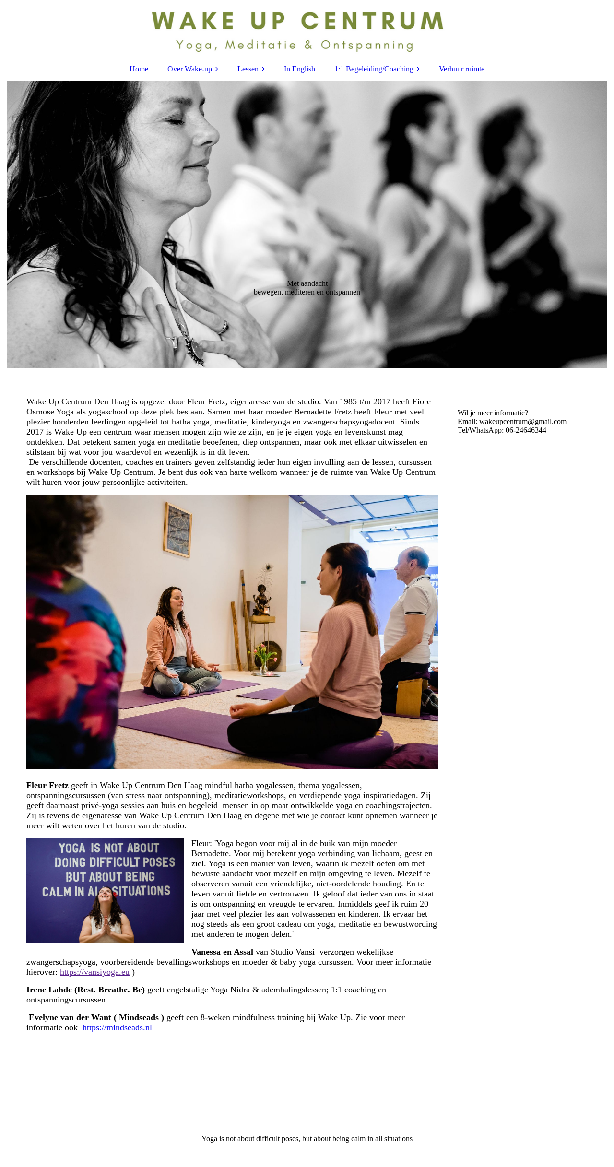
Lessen (248, 69)
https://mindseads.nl (117, 1027)
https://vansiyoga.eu (95, 972)
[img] (307, 29)
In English (299, 69)
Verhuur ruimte (461, 69)
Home (139, 69)
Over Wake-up (189, 69)
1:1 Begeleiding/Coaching (373, 69)
